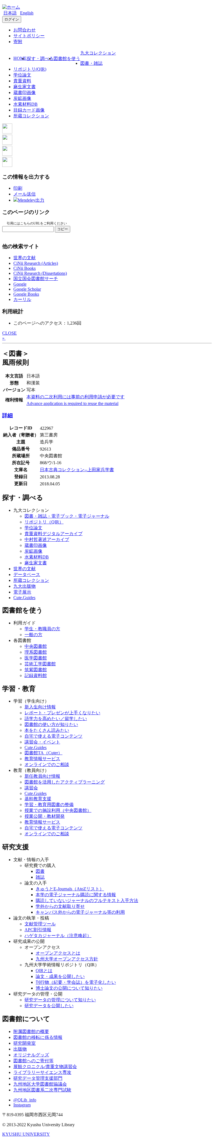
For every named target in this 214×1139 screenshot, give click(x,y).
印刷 (17, 188)
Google (19, 284)
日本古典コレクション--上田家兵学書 (77, 469)
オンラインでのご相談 (47, 764)
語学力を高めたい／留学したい (56, 718)
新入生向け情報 (40, 707)
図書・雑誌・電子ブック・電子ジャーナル (67, 516)
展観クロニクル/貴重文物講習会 (45, 1066)
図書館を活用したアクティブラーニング (65, 782)
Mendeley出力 (31, 200)
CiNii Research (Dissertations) (40, 273)
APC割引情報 (38, 929)
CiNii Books (24, 268)
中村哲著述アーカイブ (47, 539)
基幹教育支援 (38, 798)
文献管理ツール (40, 923)
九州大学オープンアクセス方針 (67, 959)
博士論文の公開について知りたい (69, 988)
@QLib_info (24, 1100)
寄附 (17, 41)
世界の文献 (24, 257)
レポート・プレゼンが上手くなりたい (62, 712)
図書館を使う (67, 58)
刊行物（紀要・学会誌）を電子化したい (76, 982)
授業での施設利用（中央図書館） (58, 810)
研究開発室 (24, 1043)
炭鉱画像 (22, 98)
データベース (26, 574)
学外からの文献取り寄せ (60, 906)
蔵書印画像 (24, 92)
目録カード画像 (29, 110)
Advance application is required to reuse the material (72, 403)
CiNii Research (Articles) (35, 263)
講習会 (31, 787)
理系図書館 (36, 652)
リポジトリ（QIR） (44, 522)
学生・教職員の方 (42, 628)
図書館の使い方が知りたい (51, 724)
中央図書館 (36, 646)
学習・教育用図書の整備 (49, 804)
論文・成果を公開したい (60, 976)
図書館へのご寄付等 (33, 1060)
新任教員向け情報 (42, 776)
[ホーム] (11, 7)
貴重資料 (22, 80)
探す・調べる (40, 58)
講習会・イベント (42, 742)
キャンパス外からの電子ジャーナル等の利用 (80, 912)
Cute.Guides (24, 597)
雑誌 (40, 877)
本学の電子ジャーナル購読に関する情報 (76, 894)
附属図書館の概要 (31, 1031)
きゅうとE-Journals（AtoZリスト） (70, 888)
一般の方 (33, 634)
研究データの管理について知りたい (60, 999)
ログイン (11, 19)
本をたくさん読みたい (47, 730)
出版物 (20, 1049)
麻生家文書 (24, 86)
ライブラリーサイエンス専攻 (42, 1072)
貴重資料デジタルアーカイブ (53, 533)
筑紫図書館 (36, 669)
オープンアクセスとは (58, 953)
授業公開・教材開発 (45, 816)
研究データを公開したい (49, 1005)
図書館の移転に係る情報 (37, 1037)
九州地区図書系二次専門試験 (42, 1090)
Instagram (22, 1105)
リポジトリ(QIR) (29, 69)
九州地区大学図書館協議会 (40, 1084)
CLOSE (9, 333)
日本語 (10, 13)
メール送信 (24, 194)
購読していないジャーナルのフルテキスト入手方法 (87, 900)
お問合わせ (24, 30)
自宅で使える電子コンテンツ (53, 736)
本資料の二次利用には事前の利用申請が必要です (75, 396)
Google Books (26, 294)
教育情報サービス (42, 758)
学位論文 (22, 75)
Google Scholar (27, 289)
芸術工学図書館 (40, 663)
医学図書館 (36, 658)
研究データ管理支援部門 (37, 1078)
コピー (62, 229)
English (26, 13)
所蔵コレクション (31, 115)
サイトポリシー (29, 35)
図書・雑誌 (91, 63)
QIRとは (44, 970)
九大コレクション (98, 53)
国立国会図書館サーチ (35, 278)
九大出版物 (24, 586)
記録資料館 (36, 675)
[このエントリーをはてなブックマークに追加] (7, 154)
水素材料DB (25, 104)
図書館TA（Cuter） (43, 752)
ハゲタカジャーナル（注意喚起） (58, 935)
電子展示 (22, 592)
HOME (20, 58)
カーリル (22, 299)
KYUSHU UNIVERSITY (26, 1134)
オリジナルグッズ (31, 1054)
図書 (40, 871)
